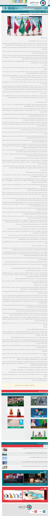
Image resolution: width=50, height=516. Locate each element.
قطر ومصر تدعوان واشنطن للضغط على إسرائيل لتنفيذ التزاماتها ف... (34, 448)
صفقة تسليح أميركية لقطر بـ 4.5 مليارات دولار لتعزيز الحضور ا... (35, 453)
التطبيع (45, 500)
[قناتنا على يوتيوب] (20, 1)
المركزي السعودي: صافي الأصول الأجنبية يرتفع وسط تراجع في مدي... (34, 466)
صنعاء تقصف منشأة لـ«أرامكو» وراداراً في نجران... (38, 457)
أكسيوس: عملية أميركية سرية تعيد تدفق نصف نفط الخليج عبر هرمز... (34, 461)
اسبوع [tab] (45, 446)
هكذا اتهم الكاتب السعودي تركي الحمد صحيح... (16, 484)
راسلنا (33, 511)
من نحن (41, 511)
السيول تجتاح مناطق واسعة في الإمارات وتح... (37, 484)
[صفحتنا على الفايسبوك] (15, 1)
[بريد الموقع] (24, 1)
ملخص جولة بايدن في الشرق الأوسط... (17, 500)
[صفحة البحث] (22, 1)
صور (42, 488)
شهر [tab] (41, 446)
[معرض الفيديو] (13, 1)
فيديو (41, 472)
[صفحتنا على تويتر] (17, 1)
